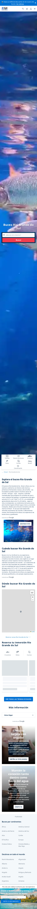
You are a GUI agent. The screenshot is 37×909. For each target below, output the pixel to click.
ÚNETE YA (18, 807)
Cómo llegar (8, 715)
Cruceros (8, 655)
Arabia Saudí (6, 877)
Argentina (5, 881)
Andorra (5, 868)
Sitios (17, 655)
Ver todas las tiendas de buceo (18, 699)
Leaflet (33, 631)
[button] (21, 612)
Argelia (20, 877)
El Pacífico (5, 840)
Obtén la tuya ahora (18, 759)
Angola (20, 868)
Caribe (20, 835)
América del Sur (23, 831)
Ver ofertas (20, 4)
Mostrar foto (25, 524)
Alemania (21, 864)
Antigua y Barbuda (24, 872)
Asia (3, 835)
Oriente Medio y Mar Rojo (23, 845)
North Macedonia (8, 859)
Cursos (29, 655)
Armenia (21, 881)
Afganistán (22, 859)
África (4, 827)
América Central (23, 827)
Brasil (6, 472)
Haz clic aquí (24, 906)
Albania (4, 864)
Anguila (4, 872)
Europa (20, 840)
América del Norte (8, 831)
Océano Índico (7, 844)
